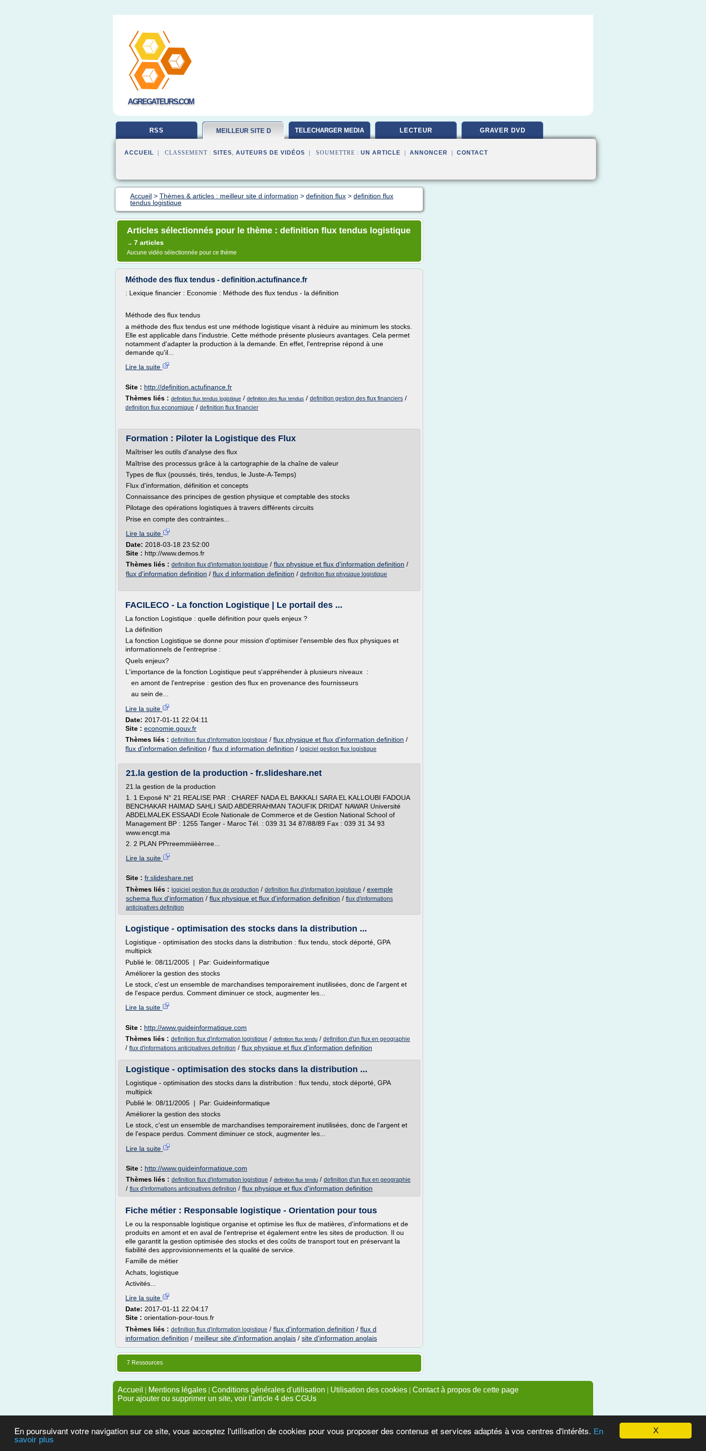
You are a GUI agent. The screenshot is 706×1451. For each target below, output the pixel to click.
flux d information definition (253, 574)
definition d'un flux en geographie (366, 1039)
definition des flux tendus (275, 398)
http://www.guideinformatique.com (195, 1027)
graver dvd (502, 130)
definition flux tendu (295, 1039)
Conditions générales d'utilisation (268, 1390)
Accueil (139, 152)
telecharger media (329, 130)
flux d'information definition (166, 574)
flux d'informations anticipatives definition (182, 1048)
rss (156, 130)
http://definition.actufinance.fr (188, 387)
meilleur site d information (243, 134)
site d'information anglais (339, 1338)
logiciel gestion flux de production (215, 889)
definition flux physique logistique (343, 574)
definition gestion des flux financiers (356, 398)
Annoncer (429, 152)
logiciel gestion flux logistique (338, 749)
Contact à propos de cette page (466, 1390)
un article (381, 152)
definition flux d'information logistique (219, 564)
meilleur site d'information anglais (245, 1338)
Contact (472, 152)
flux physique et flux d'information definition (339, 564)
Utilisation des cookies (368, 1390)
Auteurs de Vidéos (270, 152)
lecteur (416, 130)
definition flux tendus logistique (206, 398)
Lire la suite (143, 367)
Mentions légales (177, 1390)
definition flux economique (159, 407)
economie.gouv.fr (170, 728)
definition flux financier (229, 407)
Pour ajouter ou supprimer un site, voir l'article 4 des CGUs (217, 1398)
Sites (222, 152)
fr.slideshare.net (169, 878)
